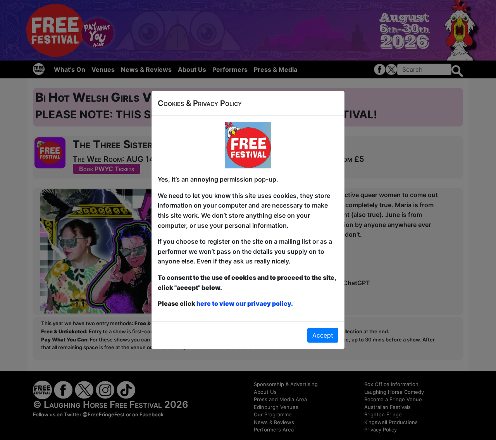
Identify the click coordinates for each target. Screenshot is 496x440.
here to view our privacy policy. (244, 303)
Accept (322, 335)
